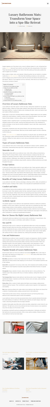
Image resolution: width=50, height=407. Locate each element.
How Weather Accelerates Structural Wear (36, 352)
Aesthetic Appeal (9, 94)
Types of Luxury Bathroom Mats (11, 87)
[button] (48, 3)
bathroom (8, 68)
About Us (11, 401)
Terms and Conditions (36, 401)
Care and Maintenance (10, 98)
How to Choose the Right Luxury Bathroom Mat (14, 96)
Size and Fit (8, 97)
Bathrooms (30, 26)
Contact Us (18, 401)
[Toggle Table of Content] (22, 85)
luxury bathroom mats (11, 134)
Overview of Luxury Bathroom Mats (11, 86)
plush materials (26, 254)
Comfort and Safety (9, 93)
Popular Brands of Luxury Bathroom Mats (13, 100)
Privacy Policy (25, 401)
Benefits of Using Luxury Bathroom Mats (12, 92)
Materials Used (8, 89)
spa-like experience (13, 76)
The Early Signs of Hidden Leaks (10, 352)
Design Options (9, 90)
